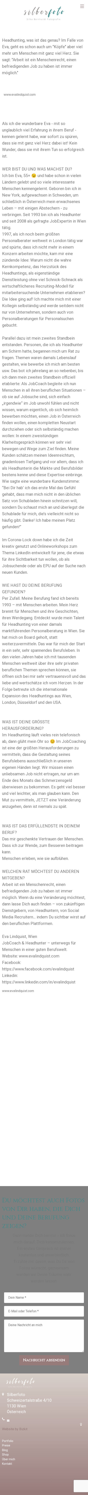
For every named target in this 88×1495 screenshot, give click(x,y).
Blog (5, 1450)
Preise (6, 1445)
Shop (5, 1454)
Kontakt (7, 1463)
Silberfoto (44, 13)
